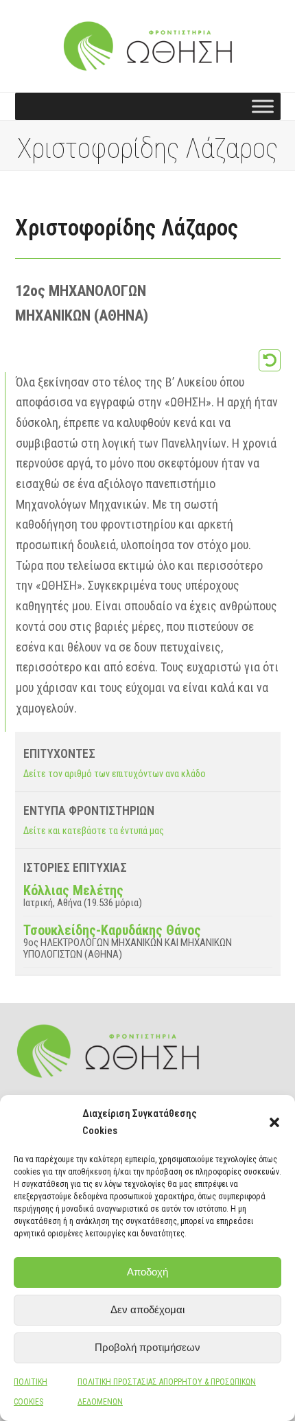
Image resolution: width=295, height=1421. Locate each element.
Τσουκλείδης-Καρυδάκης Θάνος (112, 930)
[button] (274, 1122)
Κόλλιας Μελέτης (73, 890)
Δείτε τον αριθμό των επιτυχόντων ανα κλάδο (114, 773)
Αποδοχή (147, 1272)
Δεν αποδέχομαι (147, 1309)
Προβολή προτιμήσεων (147, 1347)
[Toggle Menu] (263, 106)
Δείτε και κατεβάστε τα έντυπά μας (93, 830)
